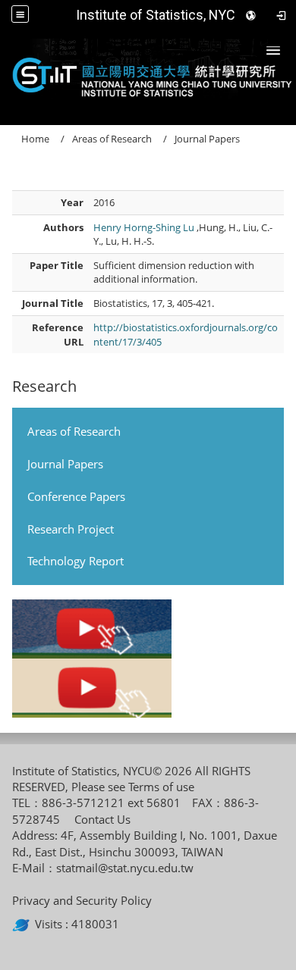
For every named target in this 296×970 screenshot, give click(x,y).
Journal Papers (65, 463)
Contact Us (102, 819)
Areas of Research (74, 431)
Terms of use (161, 786)
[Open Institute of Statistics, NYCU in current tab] (148, 72)
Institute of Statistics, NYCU (160, 15)
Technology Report (75, 560)
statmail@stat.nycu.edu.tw (125, 867)
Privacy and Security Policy (82, 900)
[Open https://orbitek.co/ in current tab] (23, 923)
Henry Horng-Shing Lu (145, 227)
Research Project (70, 529)
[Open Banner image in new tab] (92, 629)
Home (35, 139)
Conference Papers (76, 496)
